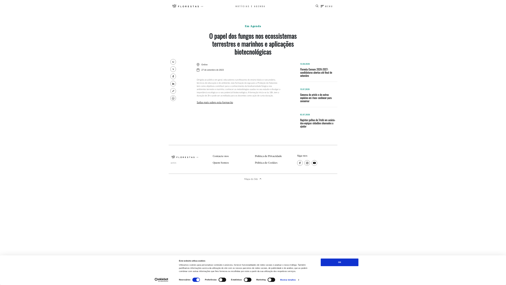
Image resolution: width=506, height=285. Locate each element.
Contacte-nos (221, 156)
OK (339, 262)
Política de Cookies (266, 162)
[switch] (222, 280)
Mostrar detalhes (288, 280)
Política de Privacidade (268, 156)
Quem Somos (221, 162)
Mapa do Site (251, 179)
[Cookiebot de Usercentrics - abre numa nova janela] (161, 280)
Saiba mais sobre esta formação (215, 102)
